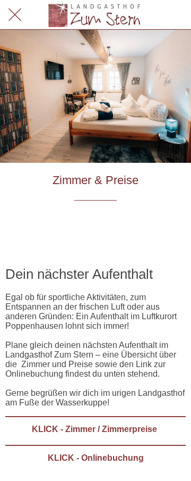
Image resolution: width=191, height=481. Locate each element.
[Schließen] (14, 15)
